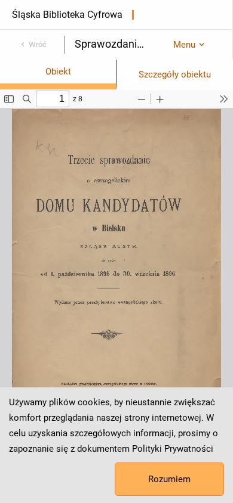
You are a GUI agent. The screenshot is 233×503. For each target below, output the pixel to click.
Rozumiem (169, 479)
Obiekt (58, 71)
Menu (184, 44)
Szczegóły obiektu (175, 74)
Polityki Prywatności (172, 448)
